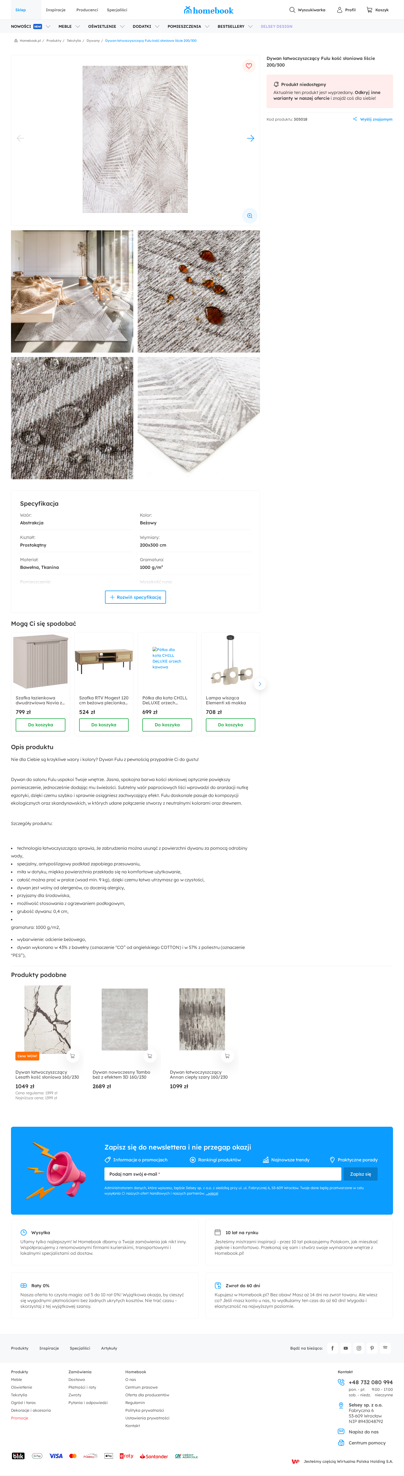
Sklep (20, 9)
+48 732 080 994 (371, 1382)
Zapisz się (360, 1174)
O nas (130, 1379)
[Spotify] (385, 1348)
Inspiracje (55, 9)
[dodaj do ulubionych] (249, 66)
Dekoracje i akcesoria (31, 1410)
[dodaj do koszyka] (72, 1056)
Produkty (19, 1348)
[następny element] (260, 684)
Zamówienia (80, 1371)
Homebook (135, 1371)
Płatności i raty (82, 1387)
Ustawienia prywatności (147, 1418)
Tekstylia (19, 1394)
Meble (16, 1379)
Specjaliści (117, 9)
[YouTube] (345, 1348)
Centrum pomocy (367, 1442)
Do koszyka (40, 724)
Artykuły (109, 1348)
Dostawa (76, 1379)
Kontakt (132, 1425)
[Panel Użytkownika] (346, 10)
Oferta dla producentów (147, 1394)
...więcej (212, 1193)
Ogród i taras (23, 1402)
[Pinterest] (372, 1348)
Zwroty (74, 1394)
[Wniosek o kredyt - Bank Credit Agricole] (186, 1456)
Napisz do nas (364, 1432)
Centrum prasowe (141, 1387)
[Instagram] (358, 1348)
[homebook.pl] (209, 10)
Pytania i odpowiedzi (88, 1402)
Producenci (87, 9)
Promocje (19, 1418)
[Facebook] (332, 1348)
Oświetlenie (21, 1387)
